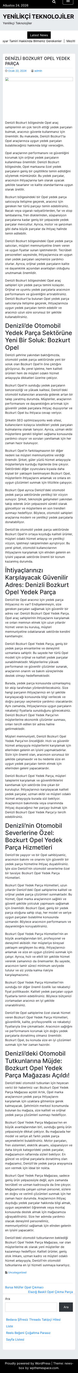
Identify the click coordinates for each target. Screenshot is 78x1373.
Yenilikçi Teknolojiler (38, 16)
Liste (9, 1326)
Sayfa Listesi (15, 1339)
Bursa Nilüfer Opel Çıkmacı (24, 1287)
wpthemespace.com (44, 1368)
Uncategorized (17, 1272)
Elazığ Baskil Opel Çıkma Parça (50, 1292)
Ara (7, 1299)
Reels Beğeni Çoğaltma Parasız (28, 1333)
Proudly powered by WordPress (28, 1363)
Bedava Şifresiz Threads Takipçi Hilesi (33, 1319)
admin (38, 70)
